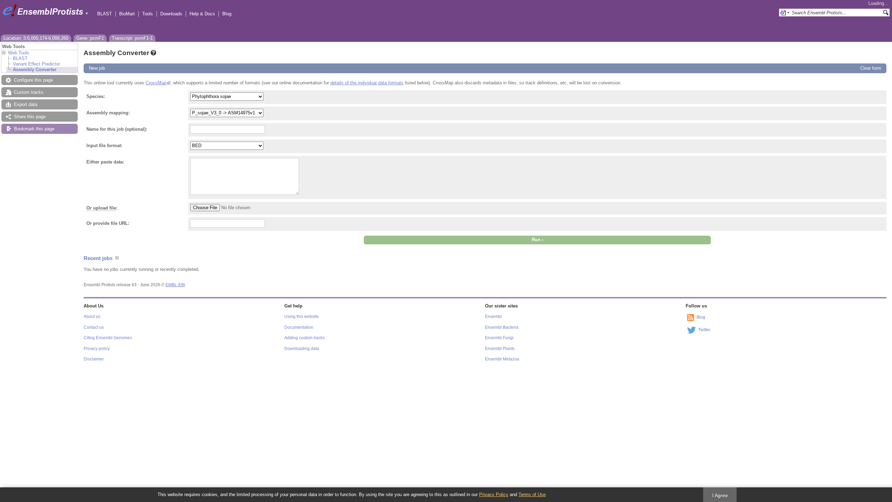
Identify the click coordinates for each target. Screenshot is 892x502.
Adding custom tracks (304, 338)
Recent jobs (98, 258)
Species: (95, 96)
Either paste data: (105, 162)
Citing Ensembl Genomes (108, 338)
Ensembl (493, 316)
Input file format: (104, 145)
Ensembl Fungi (499, 338)
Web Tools (18, 52)
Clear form (870, 68)
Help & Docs (202, 13)
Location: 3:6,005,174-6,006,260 (35, 38)
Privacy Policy (493, 494)
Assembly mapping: (108, 112)
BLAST (104, 13)
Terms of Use (532, 494)
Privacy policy (97, 349)
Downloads (171, 13)
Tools (147, 13)
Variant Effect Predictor (36, 64)
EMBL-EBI (175, 285)
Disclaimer (94, 359)
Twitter (704, 330)
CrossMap (156, 82)
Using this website (301, 316)
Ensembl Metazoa (502, 359)
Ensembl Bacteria (501, 327)
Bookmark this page (34, 128)
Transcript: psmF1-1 (132, 38)
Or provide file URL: (107, 223)
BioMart (127, 13)
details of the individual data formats (366, 82)
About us (92, 316)
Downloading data (301, 349)
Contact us (94, 327)
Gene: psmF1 (90, 38)
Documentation (298, 327)
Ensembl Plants (500, 349)
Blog (226, 13)
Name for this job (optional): (116, 129)
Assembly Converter (34, 69)
